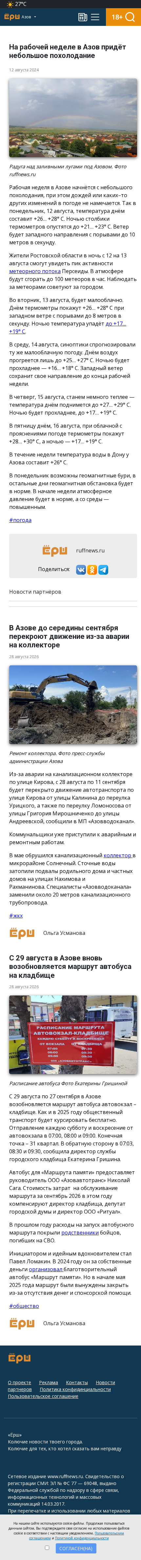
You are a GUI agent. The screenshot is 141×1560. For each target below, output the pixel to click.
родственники (80, 1232)
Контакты (77, 1382)
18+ (117, 16)
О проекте (19, 1382)
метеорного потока (35, 271)
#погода (20, 520)
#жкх (16, 915)
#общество (24, 1305)
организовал (46, 1269)
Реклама (48, 1382)
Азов (27, 17)
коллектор (118, 855)
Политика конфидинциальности (75, 1389)
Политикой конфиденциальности (82, 1538)
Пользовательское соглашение (43, 1396)
